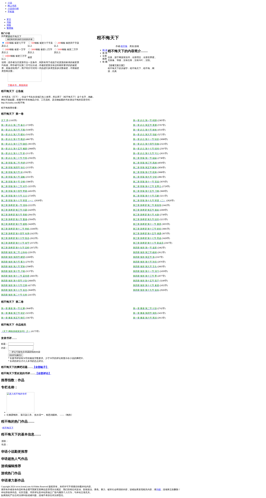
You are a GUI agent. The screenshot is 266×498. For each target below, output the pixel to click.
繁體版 (10, 28)
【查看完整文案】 (117, 65)
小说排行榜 (13, 8)
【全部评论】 (43, 373)
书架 (9, 22)
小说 (10, 3)
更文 (9, 19)
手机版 (11, 11)
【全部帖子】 (40, 367)
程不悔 (124, 46)
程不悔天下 (7, 428)
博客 (9, 25)
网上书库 (12, 6)
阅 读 (104, 50)
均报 (158, 489)
